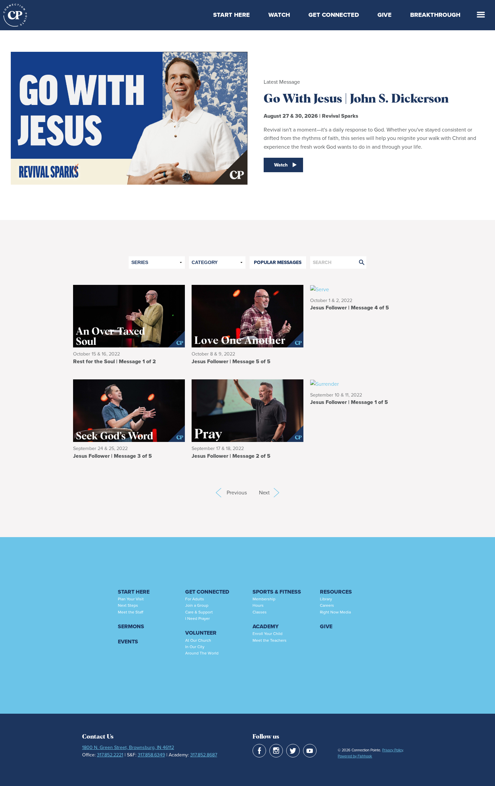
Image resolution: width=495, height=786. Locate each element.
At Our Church (198, 640)
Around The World (202, 653)
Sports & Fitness (277, 592)
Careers (327, 605)
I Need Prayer (197, 618)
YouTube (310, 750)
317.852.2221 (110, 754)
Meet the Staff (130, 612)
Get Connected (333, 14)
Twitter (293, 750)
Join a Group (196, 605)
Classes (260, 612)
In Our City (194, 647)
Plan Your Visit (131, 599)
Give (384, 14)
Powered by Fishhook (355, 756)
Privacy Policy (392, 750)
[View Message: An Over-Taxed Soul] (129, 316)
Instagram (276, 750)
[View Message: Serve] (366, 289)
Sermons (131, 626)
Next (269, 492)
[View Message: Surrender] (366, 383)
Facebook (259, 750)
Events (128, 641)
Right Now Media (335, 612)
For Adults (194, 599)
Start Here (231, 14)
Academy (265, 626)
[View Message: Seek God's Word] (129, 410)
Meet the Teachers (270, 640)
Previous (218, 493)
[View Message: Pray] (247, 410)
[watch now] (129, 125)
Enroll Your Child (268, 634)
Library (326, 599)
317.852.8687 (203, 754)
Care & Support (199, 612)
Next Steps (128, 605)
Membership (264, 599)
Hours (258, 605)
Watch (279, 14)
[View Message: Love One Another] (247, 316)
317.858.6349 (151, 754)
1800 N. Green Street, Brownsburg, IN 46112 (128, 747)
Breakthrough (435, 14)
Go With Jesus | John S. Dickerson (356, 99)
